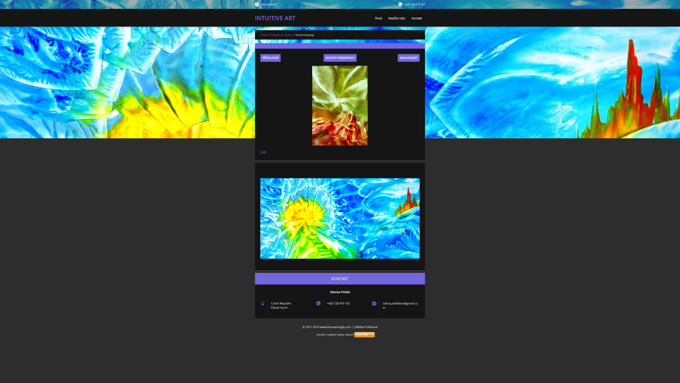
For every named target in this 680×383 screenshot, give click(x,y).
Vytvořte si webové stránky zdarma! (334, 334)
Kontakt (417, 18)
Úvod (378, 18)
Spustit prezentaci (340, 58)
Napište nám (396, 18)
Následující (409, 58)
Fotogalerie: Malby (281, 35)
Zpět (263, 152)
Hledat (257, 4)
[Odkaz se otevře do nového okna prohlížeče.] (340, 106)
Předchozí (270, 58)
